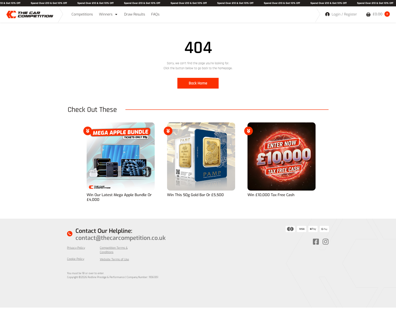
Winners (105, 14)
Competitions (82, 14)
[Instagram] (325, 241)
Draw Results (134, 14)
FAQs (155, 14)
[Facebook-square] (315, 241)
